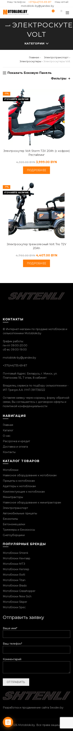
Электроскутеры (30, 61)
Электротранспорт (56, 57)
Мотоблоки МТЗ (14, 563)
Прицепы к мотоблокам (19, 480)
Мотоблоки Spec (14, 607)
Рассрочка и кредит (16, 441)
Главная (34, 57)
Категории (35, 43)
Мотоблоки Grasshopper (19, 591)
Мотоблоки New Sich (17, 596)
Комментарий (12, 659)
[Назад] (7, 26)
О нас (6, 435)
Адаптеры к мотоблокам (19, 486)
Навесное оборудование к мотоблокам (30, 475)
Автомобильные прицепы (20, 513)
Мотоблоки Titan (14, 580)
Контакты (9, 452)
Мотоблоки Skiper (15, 602)
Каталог (8, 430)
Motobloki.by (26, 725)
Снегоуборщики (14, 535)
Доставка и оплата (15, 446)
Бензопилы (10, 519)
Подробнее (36, 170)
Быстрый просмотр (67, 92)
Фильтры (58, 78)
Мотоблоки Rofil (14, 574)
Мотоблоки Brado (15, 585)
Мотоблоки (10, 470)
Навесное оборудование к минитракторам (32, 502)
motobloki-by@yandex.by (37, 5)
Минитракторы (13, 497)
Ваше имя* (10, 628)
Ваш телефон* (12, 643)
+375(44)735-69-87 (39, 1)
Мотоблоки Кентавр (16, 558)
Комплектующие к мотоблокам (24, 491)
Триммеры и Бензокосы (19, 529)
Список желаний (53, 11)
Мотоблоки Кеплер (16, 569)
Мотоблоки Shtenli (15, 553)
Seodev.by (56, 707)
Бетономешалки (14, 524)
